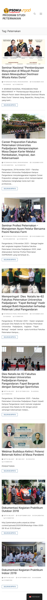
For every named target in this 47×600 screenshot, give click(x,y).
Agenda (8, 84)
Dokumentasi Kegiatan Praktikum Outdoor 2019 (22, 509)
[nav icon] (40, 13)
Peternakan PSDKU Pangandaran (15, 82)
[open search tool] (35, 14)
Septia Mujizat (8, 391)
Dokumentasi (8, 165)
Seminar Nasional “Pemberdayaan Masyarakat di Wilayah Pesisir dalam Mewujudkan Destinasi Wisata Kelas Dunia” (23, 72)
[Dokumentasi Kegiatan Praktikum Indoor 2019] (23, 554)
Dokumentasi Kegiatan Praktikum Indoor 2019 (22, 571)
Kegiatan (31, 459)
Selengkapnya (10, 105)
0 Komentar (18, 84)
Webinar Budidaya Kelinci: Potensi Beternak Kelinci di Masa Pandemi (23, 453)
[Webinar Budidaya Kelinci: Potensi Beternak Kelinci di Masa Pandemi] (23, 435)
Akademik (37, 577)
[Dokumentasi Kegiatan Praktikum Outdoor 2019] (23, 492)
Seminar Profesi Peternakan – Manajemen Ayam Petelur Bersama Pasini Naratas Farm (23, 228)
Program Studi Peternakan (14, 17)
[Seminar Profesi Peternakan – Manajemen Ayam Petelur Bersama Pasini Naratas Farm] (23, 209)
